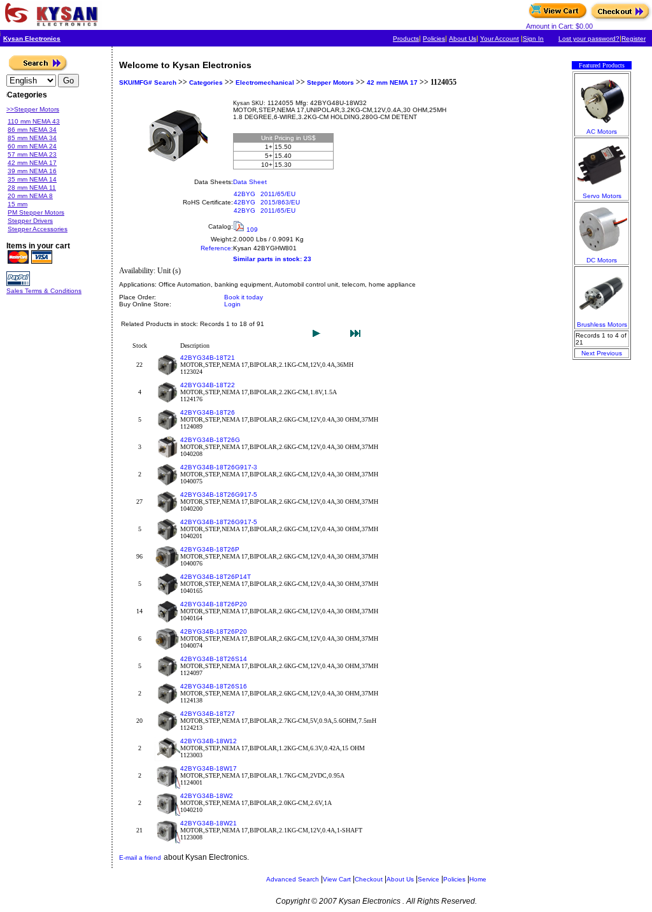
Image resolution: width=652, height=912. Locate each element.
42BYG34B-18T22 (207, 384)
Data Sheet (250, 181)
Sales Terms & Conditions (44, 290)
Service (428, 879)
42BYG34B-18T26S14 (213, 658)
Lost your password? (589, 38)
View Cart (337, 879)
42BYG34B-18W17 (208, 768)
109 (252, 229)
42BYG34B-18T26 (207, 412)
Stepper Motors (330, 82)
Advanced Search (292, 879)
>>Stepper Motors (32, 109)
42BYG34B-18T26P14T (215, 576)
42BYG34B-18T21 (207, 357)
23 (307, 258)
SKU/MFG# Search (147, 82)
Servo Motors (602, 195)
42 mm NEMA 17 (392, 82)
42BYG (244, 193)
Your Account (499, 38)
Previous (609, 353)
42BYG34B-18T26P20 (213, 604)
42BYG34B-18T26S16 (213, 686)
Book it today (243, 297)
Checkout (369, 879)
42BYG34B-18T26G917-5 (218, 494)
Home (477, 879)
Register (633, 38)
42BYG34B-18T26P (209, 549)
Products (406, 38)
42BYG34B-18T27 (207, 713)
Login (232, 304)
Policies (434, 38)
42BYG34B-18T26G (210, 439)
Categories (205, 82)
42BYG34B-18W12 (208, 741)
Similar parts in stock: (267, 258)
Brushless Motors (602, 324)
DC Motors (601, 260)
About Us (462, 38)
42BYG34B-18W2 (206, 795)
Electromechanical (265, 82)
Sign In (533, 38)
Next (588, 353)
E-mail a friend (140, 857)
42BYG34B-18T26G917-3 (218, 467)
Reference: (217, 248)
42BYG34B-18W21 (208, 823)
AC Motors (601, 131)
